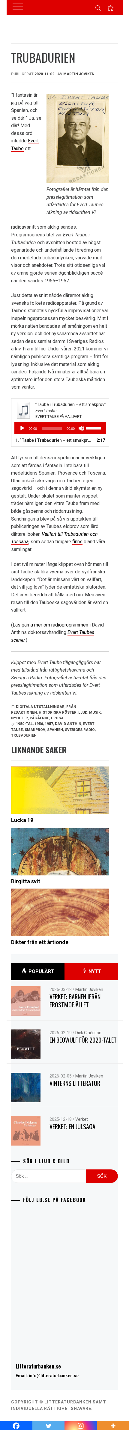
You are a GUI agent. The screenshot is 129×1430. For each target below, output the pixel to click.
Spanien (55, 730)
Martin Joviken (78, 74)
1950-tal (24, 724)
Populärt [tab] (40, 971)
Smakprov (35, 730)
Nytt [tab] (94, 971)
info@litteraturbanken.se (54, 1375)
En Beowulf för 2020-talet (83, 1039)
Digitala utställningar (40, 707)
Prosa (57, 718)
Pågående (39, 718)
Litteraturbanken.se (38, 1366)
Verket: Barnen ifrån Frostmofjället (75, 1000)
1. (54, 440)
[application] (60, 428)
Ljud (82, 712)
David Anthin (68, 724)
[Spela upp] (22, 428)
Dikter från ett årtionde (39, 942)
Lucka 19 (22, 820)
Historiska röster (57, 712)
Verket (81, 1119)
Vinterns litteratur (75, 1083)
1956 (38, 724)
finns (77, 541)
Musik (95, 712)
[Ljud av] (81, 428)
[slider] (94, 427)
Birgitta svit (25, 881)
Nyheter (19, 718)
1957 (49, 724)
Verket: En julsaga (72, 1126)
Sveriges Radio (80, 730)
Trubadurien (24, 735)
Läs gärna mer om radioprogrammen (50, 625)
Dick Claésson (88, 1032)
